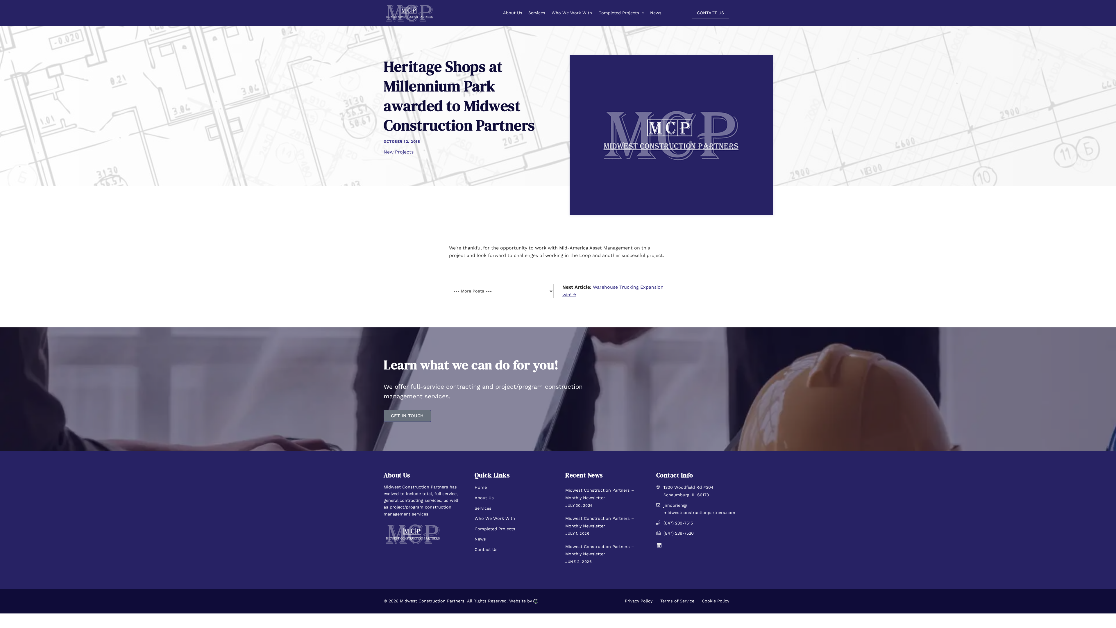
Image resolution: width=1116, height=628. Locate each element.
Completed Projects (495, 529)
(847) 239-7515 (678, 523)
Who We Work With (495, 518)
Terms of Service (677, 601)
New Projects (399, 152)
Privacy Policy (638, 601)
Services (483, 508)
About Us (484, 497)
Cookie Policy (715, 601)
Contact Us (486, 549)
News (480, 539)
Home (481, 487)
